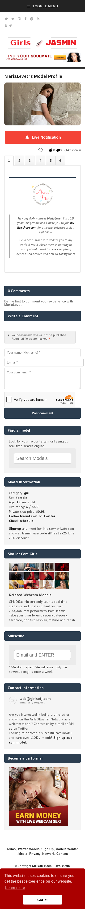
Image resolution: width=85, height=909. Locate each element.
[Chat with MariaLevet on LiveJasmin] (42, 89)
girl (26, 493)
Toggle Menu (45, 6)
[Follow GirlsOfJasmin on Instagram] (19, 19)
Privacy (34, 853)
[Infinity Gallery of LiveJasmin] (6, 19)
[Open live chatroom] (42, 197)
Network (48, 853)
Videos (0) (29, 160)
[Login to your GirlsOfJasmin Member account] (10, 25)
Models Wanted (67, 849)
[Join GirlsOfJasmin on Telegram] (31, 19)
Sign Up (47, 849)
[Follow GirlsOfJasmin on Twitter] (12, 19)
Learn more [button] (15, 888)
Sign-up (15, 528)
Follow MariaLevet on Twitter (32, 516)
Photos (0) (19, 160)
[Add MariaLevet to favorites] (40, 150)
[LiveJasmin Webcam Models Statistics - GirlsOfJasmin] (42, 39)
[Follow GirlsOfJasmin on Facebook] (25, 19)
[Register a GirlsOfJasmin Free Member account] (6, 25)
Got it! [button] (42, 900)
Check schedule (21, 521)
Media (22, 853)
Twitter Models (29, 849)
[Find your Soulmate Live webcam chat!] (42, 54)
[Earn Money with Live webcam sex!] (38, 769)
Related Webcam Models (30, 595)
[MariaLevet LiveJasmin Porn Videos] (60, 160)
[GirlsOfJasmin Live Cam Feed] (38, 19)
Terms (11, 849)
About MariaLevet (9, 161)
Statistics (40, 160)
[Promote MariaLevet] (50, 160)
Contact (62, 853)
